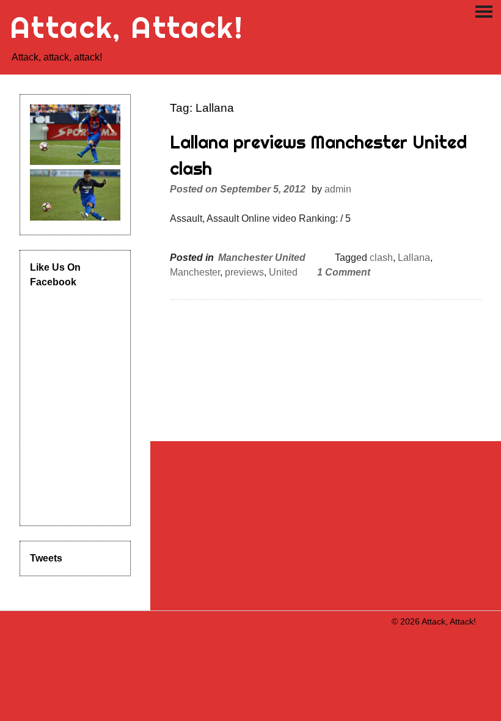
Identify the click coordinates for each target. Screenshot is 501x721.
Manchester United (261, 257)
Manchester (195, 272)
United (283, 272)
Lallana (414, 257)
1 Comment (343, 272)
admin (337, 189)
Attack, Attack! (127, 27)
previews (244, 272)
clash (381, 257)
